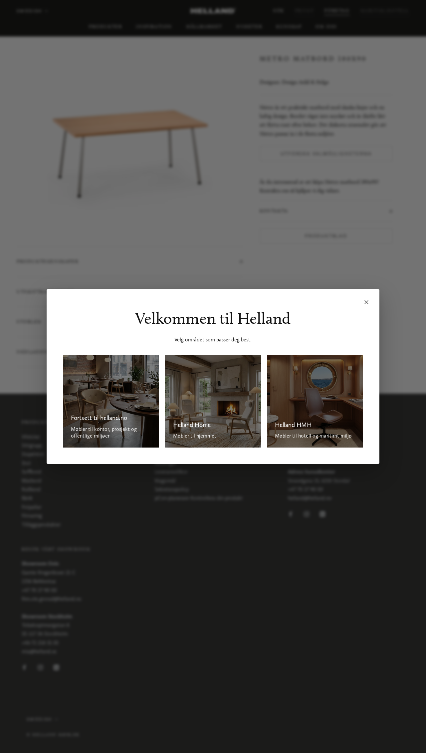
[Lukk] (366, 302)
